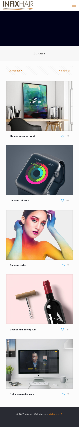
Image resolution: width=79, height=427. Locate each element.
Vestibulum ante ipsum (23, 329)
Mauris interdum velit (22, 136)
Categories (14, 70)
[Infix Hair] (18, 5)
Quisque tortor (18, 265)
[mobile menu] (74, 5)
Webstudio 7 (55, 414)
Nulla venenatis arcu (22, 394)
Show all (65, 70)
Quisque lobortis (19, 200)
